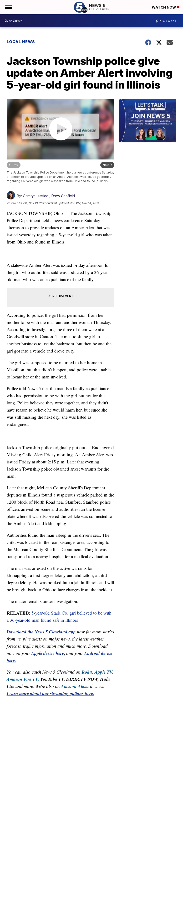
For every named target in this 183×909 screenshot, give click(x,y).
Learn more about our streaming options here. (50, 693)
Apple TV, (104, 672)
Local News (21, 41)
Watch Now (164, 7)
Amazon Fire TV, (23, 679)
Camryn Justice (35, 196)
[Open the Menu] (8, 7)
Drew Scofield (63, 196)
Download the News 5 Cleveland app (41, 631)
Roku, (87, 672)
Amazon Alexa (75, 686)
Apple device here (47, 653)
